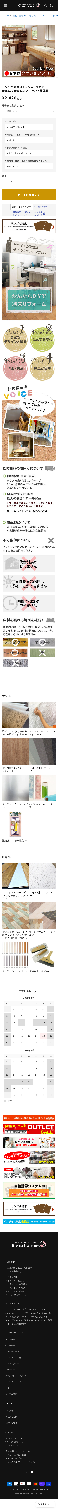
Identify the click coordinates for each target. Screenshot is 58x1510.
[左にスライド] (23, 82)
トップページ (11, 1339)
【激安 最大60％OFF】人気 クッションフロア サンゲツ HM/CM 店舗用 (15, 934)
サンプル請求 (11, 1394)
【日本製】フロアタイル (42, 892)
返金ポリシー (41, 1494)
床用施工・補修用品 (40, 971)
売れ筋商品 (10, 1345)
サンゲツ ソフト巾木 (13, 971)
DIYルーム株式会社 (14, 1438)
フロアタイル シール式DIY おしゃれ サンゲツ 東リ (15, 895)
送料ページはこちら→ (15, 1295)
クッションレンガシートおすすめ (42, 733)
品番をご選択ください (13, 105)
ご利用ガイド (11, 1410)
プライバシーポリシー (40, 1489)
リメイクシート (12, 1351)
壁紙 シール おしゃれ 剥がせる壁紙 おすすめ (14, 733)
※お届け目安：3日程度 (16, 147)
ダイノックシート (13, 1363)
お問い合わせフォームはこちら (20, 1462)
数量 (4, 176)
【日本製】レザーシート (42, 767)
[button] (5, 5)
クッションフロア (13, 1381)
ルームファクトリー (22, 1489)
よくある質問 (11, 1417)
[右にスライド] (35, 82)
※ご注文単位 (11, 121)
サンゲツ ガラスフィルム (15, 804)
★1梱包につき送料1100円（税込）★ (22, 134)
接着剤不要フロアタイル (16, 1375)
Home (6, 15)
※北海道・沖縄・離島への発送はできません (26, 160)
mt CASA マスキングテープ (42, 806)
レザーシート (11, 1369)
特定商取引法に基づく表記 (24, 1494)
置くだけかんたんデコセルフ (42, 933)
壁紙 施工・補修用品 (13, 840)
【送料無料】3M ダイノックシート (14, 769)
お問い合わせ (11, 1423)
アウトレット (11, 1388)
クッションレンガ (13, 1357)
